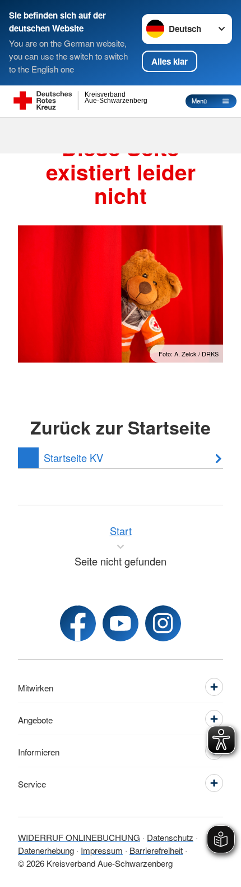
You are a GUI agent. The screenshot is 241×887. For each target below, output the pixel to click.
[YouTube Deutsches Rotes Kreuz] (120, 623)
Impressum (102, 850)
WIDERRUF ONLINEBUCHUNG (79, 837)
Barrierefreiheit (156, 850)
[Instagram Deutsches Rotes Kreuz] (163, 623)
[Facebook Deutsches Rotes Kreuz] (78, 623)
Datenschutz (170, 837)
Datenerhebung (46, 850)
